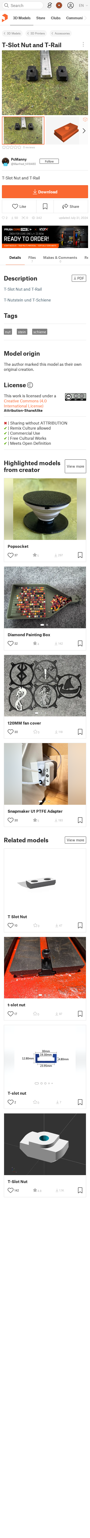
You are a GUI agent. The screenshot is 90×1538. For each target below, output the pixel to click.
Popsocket (18, 546)
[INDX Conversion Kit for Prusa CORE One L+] (45, 237)
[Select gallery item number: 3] (45, 713)
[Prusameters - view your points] (59, 5)
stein (22, 332)
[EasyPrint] (49, 5)
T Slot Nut (17, 916)
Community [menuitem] (76, 18)
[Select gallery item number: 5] (53, 713)
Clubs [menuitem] (55, 18)
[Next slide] (83, 130)
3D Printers (37, 33)
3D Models (14, 33)
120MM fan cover (24, 723)
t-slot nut (16, 1004)
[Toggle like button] (10, 555)
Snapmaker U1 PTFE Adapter (35, 811)
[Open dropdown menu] (83, 44)
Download (47, 191)
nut (8, 332)
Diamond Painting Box (29, 634)
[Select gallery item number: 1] (42, 625)
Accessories (62, 33)
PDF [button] (80, 278)
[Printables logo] (5, 18)
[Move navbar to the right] (85, 18)
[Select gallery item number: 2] (47, 625)
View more (75, 466)
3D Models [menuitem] (21, 18)
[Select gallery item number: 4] (49, 713)
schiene (39, 332)
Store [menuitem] (40, 18)
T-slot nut (17, 1093)
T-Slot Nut (17, 1181)
